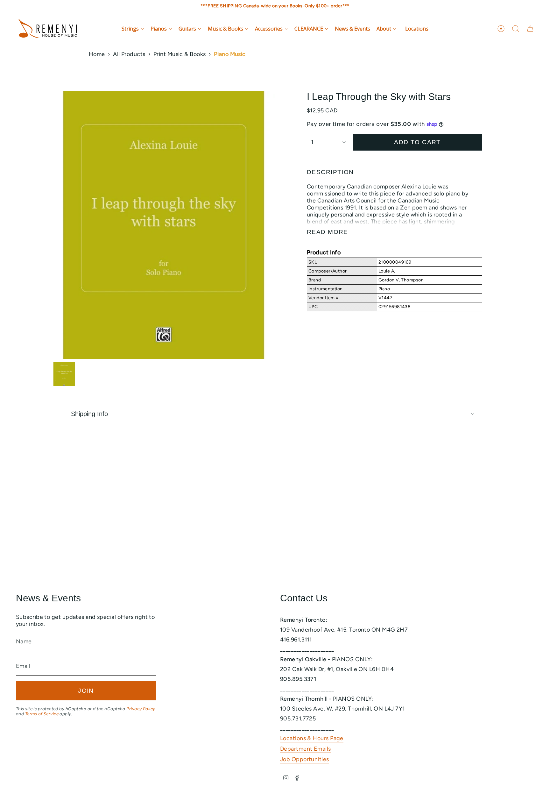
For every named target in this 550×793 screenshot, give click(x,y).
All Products (129, 54)
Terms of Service (42, 713)
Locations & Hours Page (311, 738)
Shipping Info (89, 413)
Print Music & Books (179, 54)
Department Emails (305, 748)
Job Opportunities (304, 759)
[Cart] (530, 28)
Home (97, 54)
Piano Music (230, 54)
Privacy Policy (140, 708)
